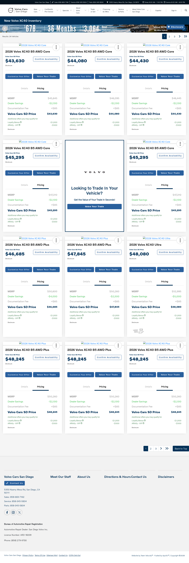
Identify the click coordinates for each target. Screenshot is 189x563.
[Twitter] (19, 512)
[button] (56, 47)
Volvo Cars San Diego (12, 555)
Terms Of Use (40, 555)
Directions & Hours (117, 476)
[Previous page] (4, 28)
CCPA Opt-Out (74, 555)
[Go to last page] (185, 36)
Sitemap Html (52, 555)
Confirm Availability (46, 59)
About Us (83, 476)
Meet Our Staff (60, 476)
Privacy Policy (28, 555)
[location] (107, 2)
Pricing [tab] (40, 88)
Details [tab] (24, 88)
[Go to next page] (179, 36)
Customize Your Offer (18, 76)
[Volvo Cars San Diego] (17, 10)
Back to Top (181, 448)
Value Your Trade (46, 76)
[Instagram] (13, 512)
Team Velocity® (147, 555)
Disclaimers (166, 476)
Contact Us (16, 483)
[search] (186, 10)
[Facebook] (7, 512)
